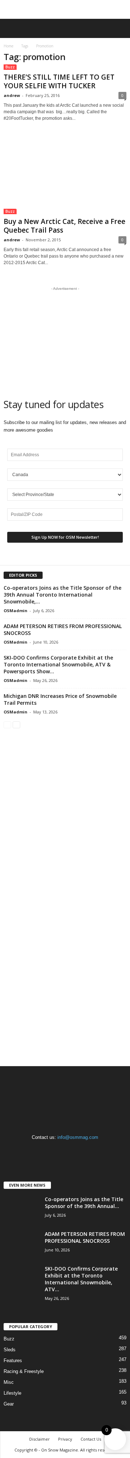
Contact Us (91, 1439)
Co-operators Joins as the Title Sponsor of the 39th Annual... (84, 1202)
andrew (12, 95)
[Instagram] (65, 1151)
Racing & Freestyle (24, 1371)
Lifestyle (12, 1393)
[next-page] (16, 724)
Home (8, 45)
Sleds (10, 1349)
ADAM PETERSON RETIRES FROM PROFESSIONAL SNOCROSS (85, 1237)
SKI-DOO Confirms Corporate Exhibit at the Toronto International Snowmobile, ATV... (81, 1279)
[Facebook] (51, 1151)
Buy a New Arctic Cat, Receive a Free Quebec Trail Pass (64, 226)
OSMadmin (15, 610)
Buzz (10, 66)
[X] (80, 1151)
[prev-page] (7, 724)
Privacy (65, 1439)
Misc (9, 1382)
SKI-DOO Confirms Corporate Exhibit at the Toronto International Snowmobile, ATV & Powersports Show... (58, 664)
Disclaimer (39, 1439)
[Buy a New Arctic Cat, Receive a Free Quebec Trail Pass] (65, 175)
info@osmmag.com (77, 1137)
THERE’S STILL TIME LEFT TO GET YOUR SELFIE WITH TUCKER (59, 81)
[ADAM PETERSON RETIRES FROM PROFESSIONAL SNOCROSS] (22, 1244)
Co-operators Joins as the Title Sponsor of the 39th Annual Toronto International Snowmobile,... (62, 594)
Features (13, 1360)
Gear (9, 1404)
